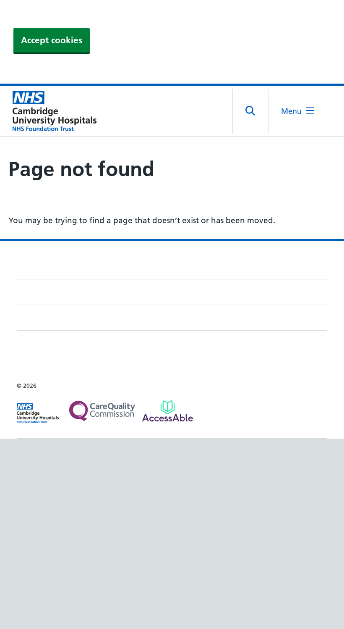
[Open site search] (250, 111)
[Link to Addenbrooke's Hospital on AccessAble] (167, 410)
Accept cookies (51, 40)
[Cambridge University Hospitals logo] (50, 111)
